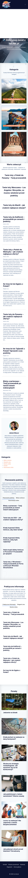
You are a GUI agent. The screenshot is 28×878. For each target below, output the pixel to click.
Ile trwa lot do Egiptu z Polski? (13, 285)
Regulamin (9, 867)
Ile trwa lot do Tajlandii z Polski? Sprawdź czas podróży (14, 351)
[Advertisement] (14, 24)
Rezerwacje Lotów (7, 390)
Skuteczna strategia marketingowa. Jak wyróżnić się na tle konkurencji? (11, 766)
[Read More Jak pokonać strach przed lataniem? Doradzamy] (14, 838)
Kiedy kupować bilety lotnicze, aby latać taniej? (13, 529)
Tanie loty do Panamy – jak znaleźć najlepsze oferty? (13, 316)
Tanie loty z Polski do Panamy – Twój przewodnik (13, 613)
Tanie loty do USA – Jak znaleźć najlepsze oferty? (13, 519)
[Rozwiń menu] (25, 4)
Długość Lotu (6, 288)
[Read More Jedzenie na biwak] (14, 701)
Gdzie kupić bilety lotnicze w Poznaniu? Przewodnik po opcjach (13, 552)
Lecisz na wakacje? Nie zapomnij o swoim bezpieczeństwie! (12, 822)
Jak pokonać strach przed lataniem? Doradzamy (13, 850)
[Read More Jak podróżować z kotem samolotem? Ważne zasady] (14, 783)
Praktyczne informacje (9, 604)
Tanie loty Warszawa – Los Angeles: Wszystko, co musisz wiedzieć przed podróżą (13, 625)
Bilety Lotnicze (7, 460)
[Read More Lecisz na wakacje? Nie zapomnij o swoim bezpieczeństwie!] (14, 810)
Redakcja (22, 864)
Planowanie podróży (8, 498)
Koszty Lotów (6, 224)
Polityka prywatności (13, 864)
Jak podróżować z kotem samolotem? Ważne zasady (13, 795)
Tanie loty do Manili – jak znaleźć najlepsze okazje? (13, 637)
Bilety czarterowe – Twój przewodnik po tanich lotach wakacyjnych (12, 384)
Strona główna (17, 867)
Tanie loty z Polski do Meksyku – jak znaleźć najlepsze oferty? (13, 252)
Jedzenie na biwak (10, 712)
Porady (5, 465)
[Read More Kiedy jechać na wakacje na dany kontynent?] (14, 726)
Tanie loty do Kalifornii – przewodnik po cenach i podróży (13, 219)
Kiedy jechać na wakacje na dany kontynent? (13, 738)
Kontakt (5, 864)
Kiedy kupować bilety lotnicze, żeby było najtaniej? (11, 540)
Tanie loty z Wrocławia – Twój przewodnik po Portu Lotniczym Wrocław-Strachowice (13, 565)
